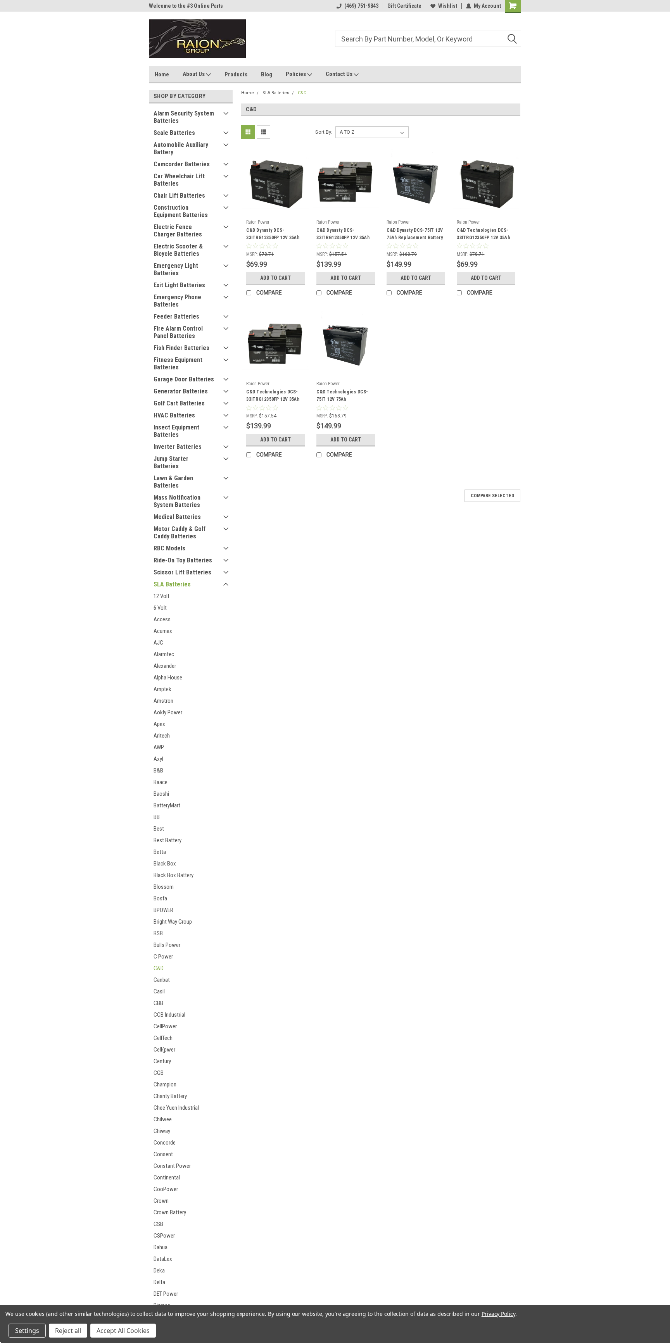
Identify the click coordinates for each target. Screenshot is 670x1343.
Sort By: (323, 132)
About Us (194, 74)
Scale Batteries (174, 132)
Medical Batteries (177, 517)
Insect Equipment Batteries (176, 431)
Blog (266, 74)
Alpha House (168, 677)
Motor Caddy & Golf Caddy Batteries (179, 532)
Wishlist (447, 6)
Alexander (165, 665)
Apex (159, 724)
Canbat (162, 979)
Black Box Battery (173, 875)
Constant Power (172, 1165)
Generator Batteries (181, 391)
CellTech (163, 1037)
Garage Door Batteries (184, 379)
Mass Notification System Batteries (177, 501)
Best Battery (167, 840)
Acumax (163, 631)
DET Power (166, 1293)
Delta (159, 1282)
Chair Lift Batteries (179, 195)
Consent (163, 1154)
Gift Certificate (404, 6)
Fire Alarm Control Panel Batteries (178, 332)
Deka (159, 1270)
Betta (160, 851)
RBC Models (169, 548)
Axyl (158, 758)
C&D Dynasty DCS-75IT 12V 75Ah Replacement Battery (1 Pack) (415, 238)
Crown (161, 1200)
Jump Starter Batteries (171, 462)
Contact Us (340, 74)
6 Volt (160, 607)
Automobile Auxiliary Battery (181, 148)
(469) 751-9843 (361, 6)
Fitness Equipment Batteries (178, 363)
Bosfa (160, 898)
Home (162, 74)
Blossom (164, 886)
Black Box (165, 863)
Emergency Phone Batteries (177, 300)
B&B (158, 770)
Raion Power (257, 222)
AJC (158, 642)
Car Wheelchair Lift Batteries (179, 179)
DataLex (163, 1258)
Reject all (68, 1330)
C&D (159, 968)
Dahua (161, 1247)
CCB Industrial (169, 1014)
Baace (161, 782)
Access (162, 619)
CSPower (164, 1235)
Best (159, 828)
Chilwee (163, 1119)
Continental (167, 1177)
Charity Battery (170, 1096)
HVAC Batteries (174, 415)
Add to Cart (275, 278)
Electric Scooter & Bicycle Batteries (178, 250)
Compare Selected (492, 495)
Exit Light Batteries (179, 285)
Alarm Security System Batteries (184, 117)
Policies (296, 74)
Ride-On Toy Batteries (183, 560)
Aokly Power (168, 712)
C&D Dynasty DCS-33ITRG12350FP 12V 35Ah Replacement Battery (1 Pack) (272, 241)
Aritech (162, 735)
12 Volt (161, 596)
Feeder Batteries (176, 316)
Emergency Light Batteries (176, 269)
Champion (165, 1084)
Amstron (163, 700)
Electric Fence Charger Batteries (178, 230)
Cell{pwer (164, 1049)
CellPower (165, 1026)
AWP (159, 747)
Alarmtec (164, 654)
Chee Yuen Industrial (176, 1107)
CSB (158, 1224)
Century (162, 1061)
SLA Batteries (172, 584)
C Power (163, 956)
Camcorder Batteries (182, 164)
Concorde (165, 1142)
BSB (158, 933)
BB (157, 817)
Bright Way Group (173, 921)
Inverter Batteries (178, 446)
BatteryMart (167, 805)
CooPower (166, 1189)
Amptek (162, 689)
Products (235, 74)
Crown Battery (170, 1212)
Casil (159, 991)
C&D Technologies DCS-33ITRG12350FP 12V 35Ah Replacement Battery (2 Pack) (272, 403)
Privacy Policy (498, 1313)
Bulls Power (167, 944)
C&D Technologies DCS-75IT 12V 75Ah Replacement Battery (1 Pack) (342, 403)
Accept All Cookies (123, 1330)
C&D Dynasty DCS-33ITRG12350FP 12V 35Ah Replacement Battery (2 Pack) (343, 241)
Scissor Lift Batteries (182, 572)
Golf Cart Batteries (179, 403)
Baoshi (161, 793)
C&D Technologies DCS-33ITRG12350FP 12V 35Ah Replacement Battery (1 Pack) (483, 241)
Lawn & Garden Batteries (173, 481)
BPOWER (163, 910)
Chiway (162, 1130)
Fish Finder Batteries (181, 348)
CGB (159, 1072)
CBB (158, 1003)
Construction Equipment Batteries (181, 211)
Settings (27, 1330)
